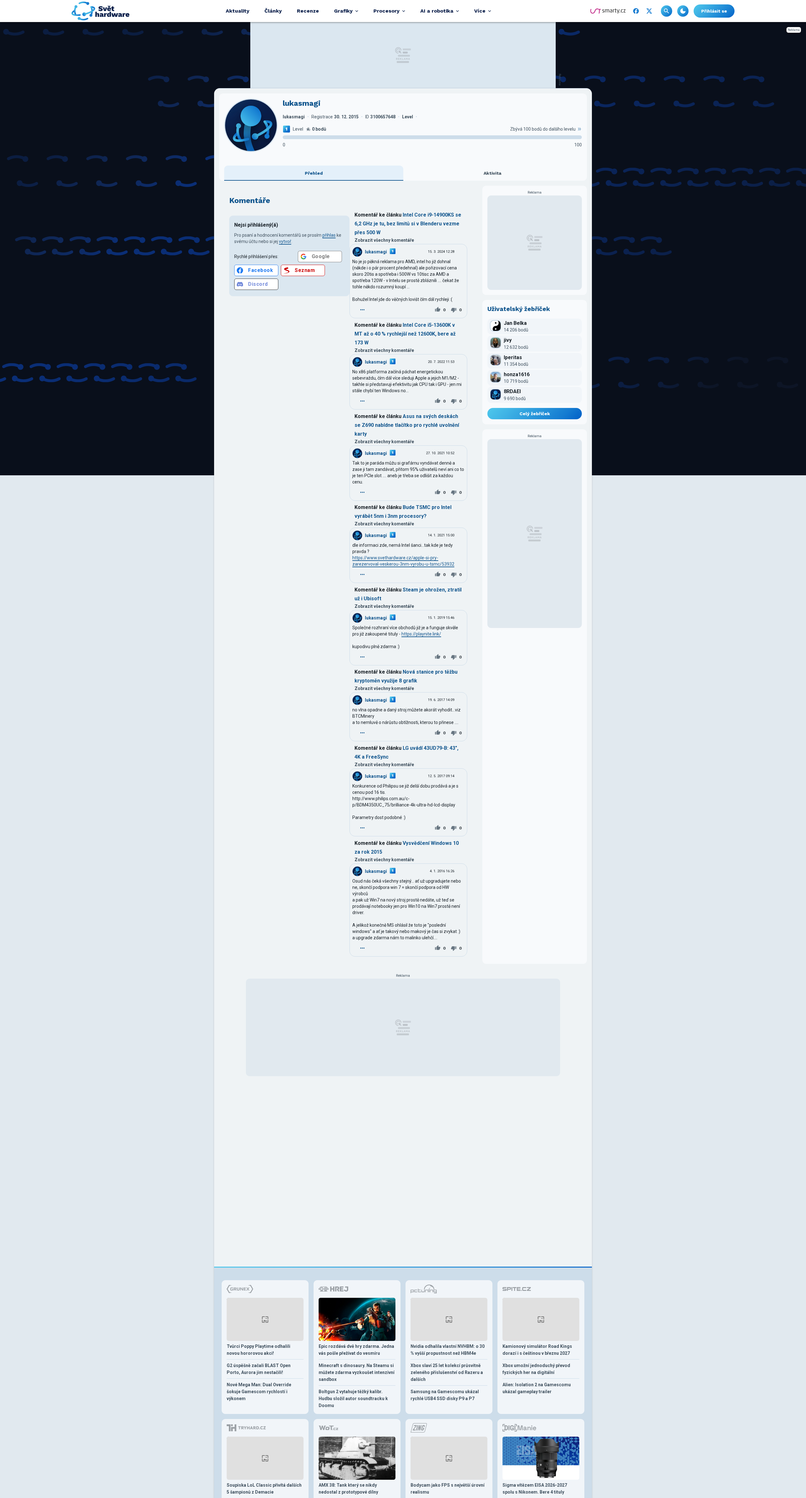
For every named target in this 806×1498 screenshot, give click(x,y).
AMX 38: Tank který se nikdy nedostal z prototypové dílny (348, 1489)
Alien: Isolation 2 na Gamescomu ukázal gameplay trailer (536, 1388)
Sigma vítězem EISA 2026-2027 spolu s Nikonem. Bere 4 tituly (534, 1489)
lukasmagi (376, 251)
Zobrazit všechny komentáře (384, 240)
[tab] (313, 173)
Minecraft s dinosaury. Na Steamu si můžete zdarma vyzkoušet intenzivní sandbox (356, 1372)
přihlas (329, 235)
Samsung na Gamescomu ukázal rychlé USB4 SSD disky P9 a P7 (445, 1395)
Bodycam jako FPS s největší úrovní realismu (448, 1489)
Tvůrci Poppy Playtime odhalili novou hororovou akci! (258, 1350)
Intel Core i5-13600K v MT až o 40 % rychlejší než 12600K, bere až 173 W (405, 334)
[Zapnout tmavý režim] (683, 11)
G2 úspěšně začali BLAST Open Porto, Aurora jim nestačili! (259, 1369)
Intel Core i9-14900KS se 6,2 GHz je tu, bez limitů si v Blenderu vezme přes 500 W (408, 223)
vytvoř (285, 241)
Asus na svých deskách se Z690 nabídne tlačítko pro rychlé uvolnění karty (407, 425)
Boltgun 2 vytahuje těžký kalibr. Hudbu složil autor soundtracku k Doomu (353, 1398)
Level (298, 129)
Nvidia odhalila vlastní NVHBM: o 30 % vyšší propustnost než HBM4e (448, 1350)
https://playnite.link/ (421, 633)
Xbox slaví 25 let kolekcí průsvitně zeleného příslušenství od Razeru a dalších (447, 1372)
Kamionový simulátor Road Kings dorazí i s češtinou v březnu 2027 (537, 1350)
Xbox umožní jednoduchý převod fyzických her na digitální (536, 1369)
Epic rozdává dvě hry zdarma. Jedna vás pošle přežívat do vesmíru (356, 1350)
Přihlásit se (714, 11)
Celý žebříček (534, 413)
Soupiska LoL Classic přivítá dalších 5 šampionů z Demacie (264, 1489)
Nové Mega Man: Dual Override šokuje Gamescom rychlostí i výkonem (259, 1391)
